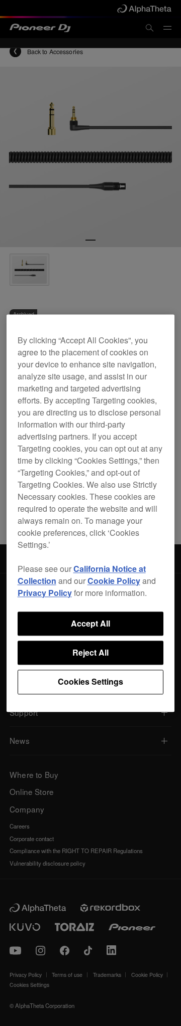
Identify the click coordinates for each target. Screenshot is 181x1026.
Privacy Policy (45, 592)
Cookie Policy (113, 580)
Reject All (90, 652)
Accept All (90, 623)
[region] (91, 513)
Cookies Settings (90, 682)
